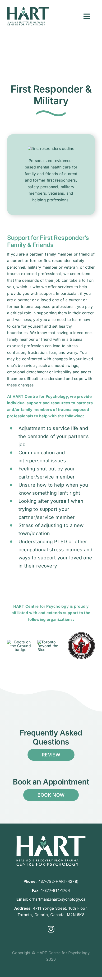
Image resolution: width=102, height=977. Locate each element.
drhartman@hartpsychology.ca (57, 899)
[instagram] (51, 929)
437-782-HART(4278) (58, 881)
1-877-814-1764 (55, 890)
